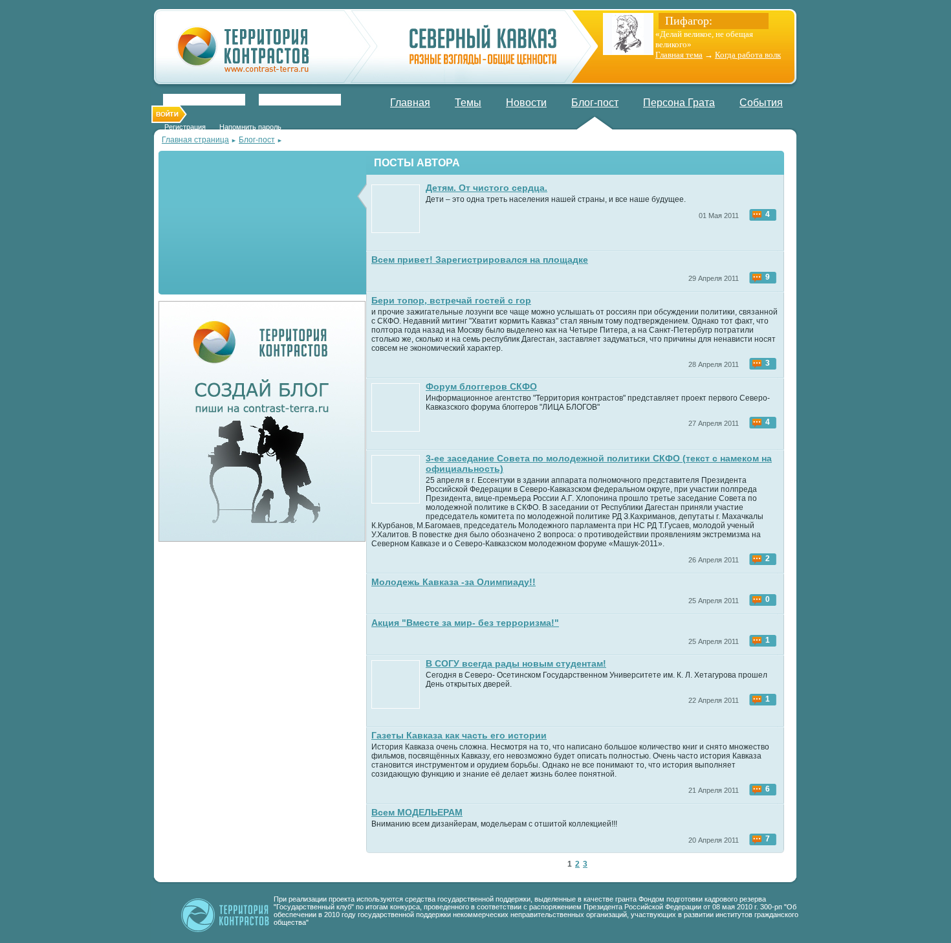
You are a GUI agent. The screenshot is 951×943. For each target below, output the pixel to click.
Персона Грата (679, 102)
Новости (526, 102)
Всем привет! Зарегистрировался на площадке (479, 259)
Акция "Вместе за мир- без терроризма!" (465, 622)
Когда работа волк (748, 55)
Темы (468, 102)
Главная (410, 102)
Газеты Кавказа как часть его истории (459, 735)
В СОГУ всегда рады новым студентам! (516, 663)
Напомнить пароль (250, 127)
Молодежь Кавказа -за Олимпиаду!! (453, 582)
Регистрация (185, 127)
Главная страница (195, 139)
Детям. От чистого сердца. (486, 188)
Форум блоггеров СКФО (481, 386)
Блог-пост (594, 102)
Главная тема (679, 55)
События (761, 102)
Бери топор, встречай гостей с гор (451, 300)
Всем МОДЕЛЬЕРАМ (417, 812)
